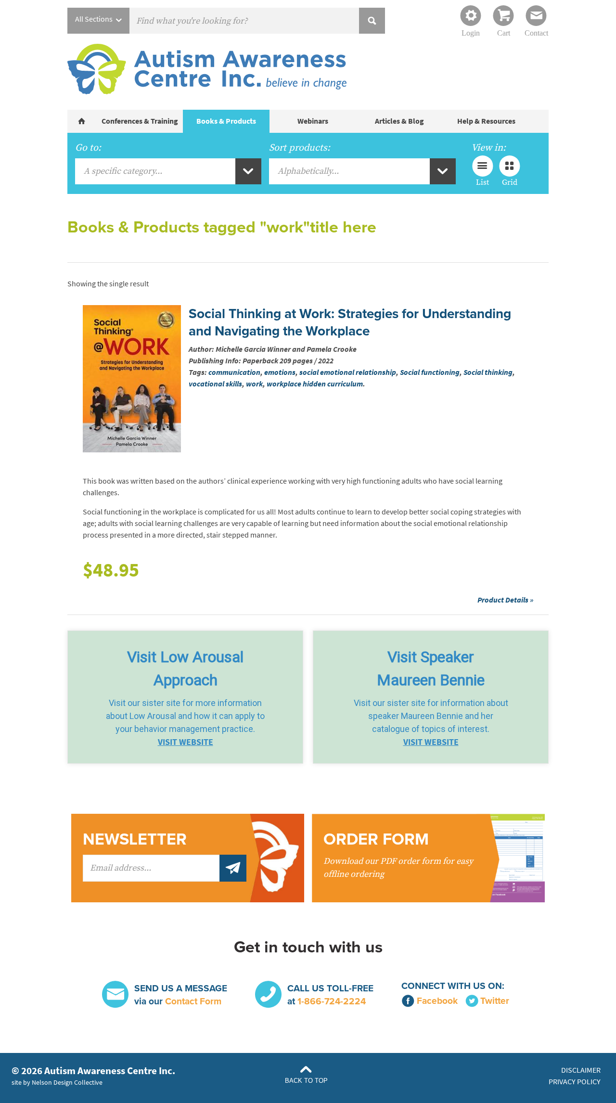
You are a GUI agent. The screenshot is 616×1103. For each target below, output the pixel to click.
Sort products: (299, 147)
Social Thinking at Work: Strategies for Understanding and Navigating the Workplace (350, 322)
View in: (488, 147)
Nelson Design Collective (67, 1082)
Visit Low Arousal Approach (185, 668)
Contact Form (193, 1001)
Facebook (437, 1000)
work (254, 384)
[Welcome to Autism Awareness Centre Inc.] (81, 121)
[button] (185, 697)
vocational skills (215, 384)
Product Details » (505, 600)
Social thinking (488, 372)
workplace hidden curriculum (315, 384)
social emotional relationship (347, 372)
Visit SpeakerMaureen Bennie (431, 668)
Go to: (88, 147)
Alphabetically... (308, 171)
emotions (279, 372)
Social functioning (430, 372)
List (482, 182)
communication (234, 372)
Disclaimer (581, 1070)
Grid (509, 182)
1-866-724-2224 (331, 1001)
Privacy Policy (575, 1082)
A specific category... (123, 171)
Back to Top (306, 1080)
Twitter (494, 1000)
